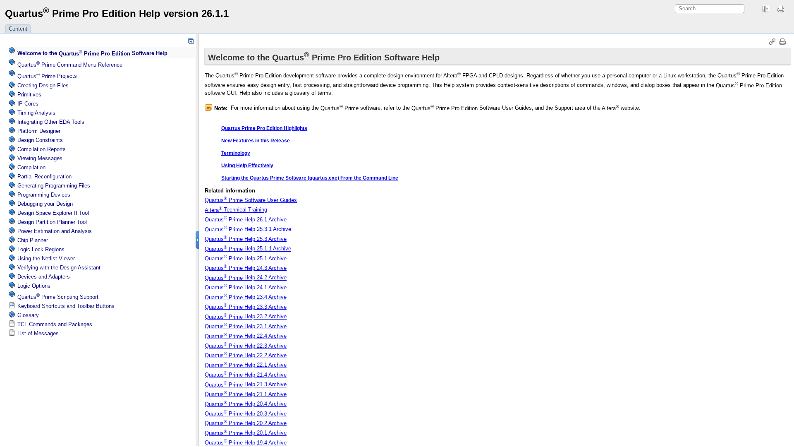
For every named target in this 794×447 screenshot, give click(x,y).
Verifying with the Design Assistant (58, 267)
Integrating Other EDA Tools (50, 122)
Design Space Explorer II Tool (53, 213)
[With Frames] (766, 9)
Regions (41, 249)
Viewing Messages (39, 158)
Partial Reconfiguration (44, 176)
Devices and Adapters (43, 277)
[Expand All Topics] (190, 41)
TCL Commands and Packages (54, 324)
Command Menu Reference (69, 65)
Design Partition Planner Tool (52, 222)
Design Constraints (40, 140)
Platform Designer (38, 131)
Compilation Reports (41, 149)
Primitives (29, 94)
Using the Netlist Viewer (46, 258)
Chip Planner (32, 240)
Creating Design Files (43, 85)
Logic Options (33, 286)
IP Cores (27, 104)
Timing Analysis (36, 113)
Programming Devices (43, 195)
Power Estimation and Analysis (54, 231)
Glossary (28, 315)
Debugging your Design (45, 204)
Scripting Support (57, 297)
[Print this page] (782, 9)
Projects (47, 76)
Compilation (31, 167)
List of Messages (38, 333)
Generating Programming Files (53, 186)
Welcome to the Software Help (92, 53)
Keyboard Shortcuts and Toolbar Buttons (66, 306)
